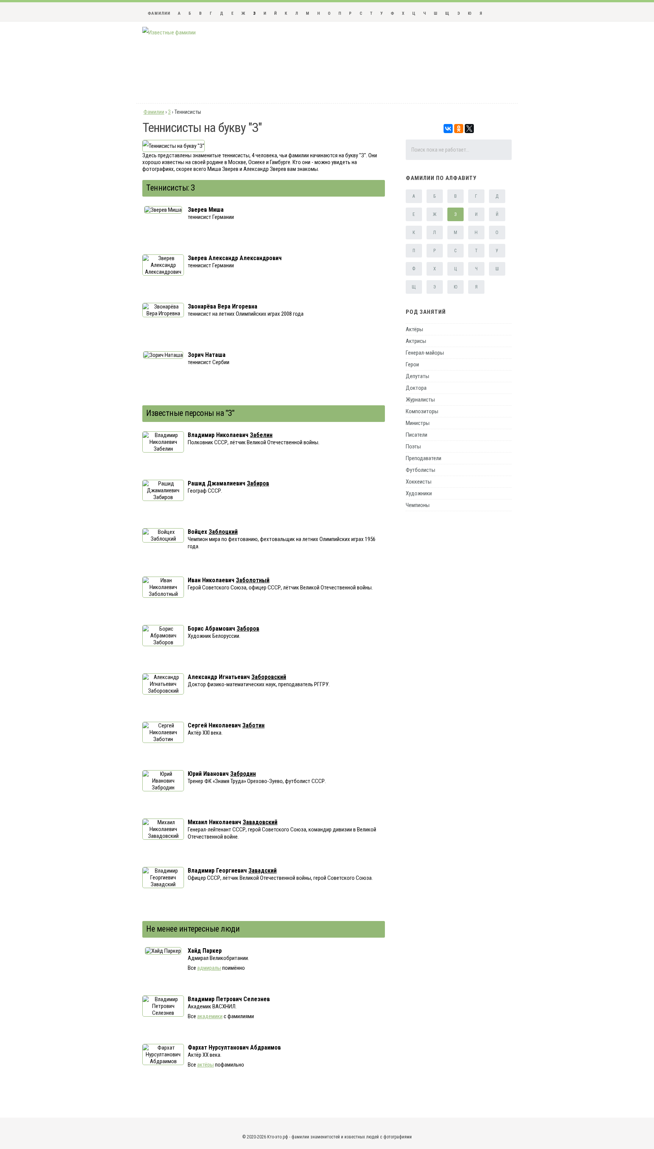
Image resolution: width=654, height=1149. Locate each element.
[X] (469, 128)
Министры (418, 423)
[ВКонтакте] (448, 128)
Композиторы (422, 411)
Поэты (413, 446)
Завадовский (260, 822)
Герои (412, 364)
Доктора (416, 388)
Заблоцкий (223, 531)
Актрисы (416, 341)
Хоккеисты (418, 481)
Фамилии (159, 13)
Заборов (248, 628)
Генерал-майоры (425, 352)
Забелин (261, 435)
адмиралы (209, 967)
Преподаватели (423, 458)
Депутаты (417, 376)
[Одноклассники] (458, 128)
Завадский (262, 870)
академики (210, 1016)
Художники (419, 493)
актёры (205, 1064)
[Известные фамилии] (169, 32)
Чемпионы (418, 505)
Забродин (243, 773)
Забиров (258, 483)
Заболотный (252, 580)
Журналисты (420, 399)
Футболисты (420, 470)
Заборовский (268, 677)
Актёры (414, 329)
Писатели (416, 434)
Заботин (253, 725)
